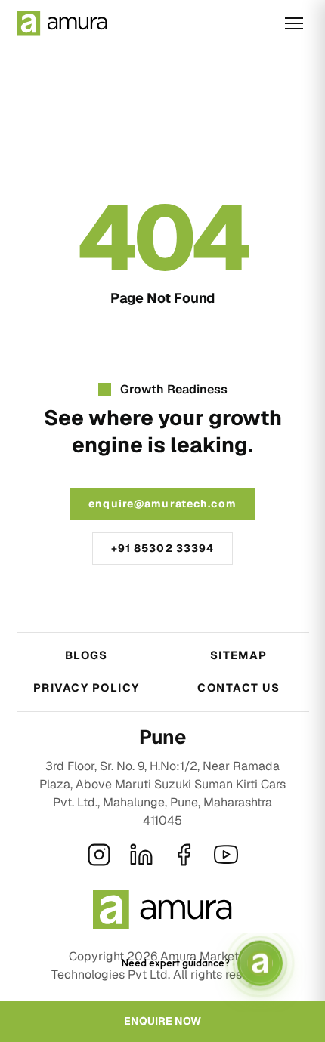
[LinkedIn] (141, 855)
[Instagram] (99, 855)
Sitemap (239, 655)
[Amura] (62, 23)
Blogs (86, 655)
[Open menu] (294, 23)
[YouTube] (226, 855)
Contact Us (238, 687)
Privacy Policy (86, 687)
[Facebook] (184, 855)
